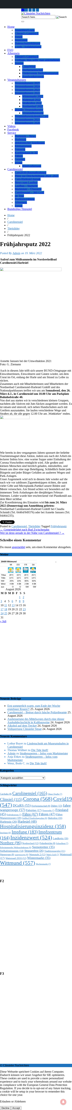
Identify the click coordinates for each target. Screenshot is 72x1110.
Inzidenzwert (31, 837)
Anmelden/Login (25, 30)
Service (11, 132)
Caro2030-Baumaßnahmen (30, 172)
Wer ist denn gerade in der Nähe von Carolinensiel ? (32, 532)
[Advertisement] (36, 658)
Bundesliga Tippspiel (19, 209)
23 (24, 609)
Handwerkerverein (33, 76)
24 (2, 613)
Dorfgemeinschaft (32, 69)
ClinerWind (29, 66)
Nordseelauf (30, 843)
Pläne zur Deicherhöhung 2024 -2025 (37, 175)
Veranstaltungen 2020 (27, 122)
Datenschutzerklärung (27, 43)
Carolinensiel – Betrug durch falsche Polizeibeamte (37, 712)
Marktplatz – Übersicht (28, 189)
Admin (16, 253)
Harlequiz (20, 139)
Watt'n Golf (52, 854)
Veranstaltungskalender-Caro (31, 116)
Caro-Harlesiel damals (28, 179)
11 (5, 605)
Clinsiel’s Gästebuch (27, 33)
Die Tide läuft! (39, 750)
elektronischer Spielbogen (30, 142)
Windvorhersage (31, 165)
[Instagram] (26, 10)
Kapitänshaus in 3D (26, 152)
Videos (11, 126)
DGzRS (22, 805)
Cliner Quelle (55, 794)
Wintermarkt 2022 (32, 96)
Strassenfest (34, 851)
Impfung (25, 831)
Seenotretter (43, 847)
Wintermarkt (38, 858)
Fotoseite (20, 149)
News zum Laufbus (26, 182)
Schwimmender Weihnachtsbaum (15, 847)
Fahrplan (34, 810)
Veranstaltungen (16, 79)
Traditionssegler (54, 851)
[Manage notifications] (63, 1102)
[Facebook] (37, 10)
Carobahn (6, 794)
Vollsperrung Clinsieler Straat (24, 728)
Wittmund (17, 863)
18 (5, 609)
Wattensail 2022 (31, 99)
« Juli (3, 621)
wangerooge (21, 855)
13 (13, 605)
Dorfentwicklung (25, 199)
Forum (19, 36)
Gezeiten (20, 159)
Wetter (18, 162)
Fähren (19, 156)
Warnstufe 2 (37, 854)
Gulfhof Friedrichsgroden (34, 818)
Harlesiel (27, 821)
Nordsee (10, 843)
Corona (37, 799)
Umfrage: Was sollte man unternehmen (37, 59)
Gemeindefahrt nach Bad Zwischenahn (24, 529)
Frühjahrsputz (59, 526)
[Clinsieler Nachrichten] (35, 13)
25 (5, 613)
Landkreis (60, 838)
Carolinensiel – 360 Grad (29, 192)
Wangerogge (7, 854)
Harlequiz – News (25, 136)
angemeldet (18, 547)
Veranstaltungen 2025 (27, 83)
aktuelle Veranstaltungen (29, 109)
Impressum (21, 40)
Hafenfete (55, 818)
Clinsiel (11, 799)
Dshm (56, 805)
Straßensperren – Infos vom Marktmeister (44, 753)
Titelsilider (13, 228)
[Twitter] (33, 10)
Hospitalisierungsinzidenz (33, 826)
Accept (16, 1108)
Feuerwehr (48, 810)
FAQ (10, 50)
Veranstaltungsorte (33, 112)
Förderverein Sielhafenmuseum (40, 73)
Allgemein (13, 53)
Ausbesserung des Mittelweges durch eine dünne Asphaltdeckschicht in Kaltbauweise (35, 720)
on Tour (19, 195)
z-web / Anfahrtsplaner (28, 46)
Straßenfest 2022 (32, 103)
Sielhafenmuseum (12, 851)
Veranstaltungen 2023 (27, 89)
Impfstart (5, 833)
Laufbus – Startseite (26, 185)
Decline (5, 1108)
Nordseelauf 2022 (32, 106)
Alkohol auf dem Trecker (22, 725)
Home (11, 26)
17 (2, 609)
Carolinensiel (15, 169)
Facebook (13, 129)
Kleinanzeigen (23, 146)
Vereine (19, 63)
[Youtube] (30, 10)
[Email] (23, 10)
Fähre (30, 814)
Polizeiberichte (47, 843)
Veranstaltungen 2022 (27, 93)
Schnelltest (62, 843)
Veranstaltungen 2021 (27, 119)
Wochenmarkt (43, 864)
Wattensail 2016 (16, 858)
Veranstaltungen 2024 (27, 86)
